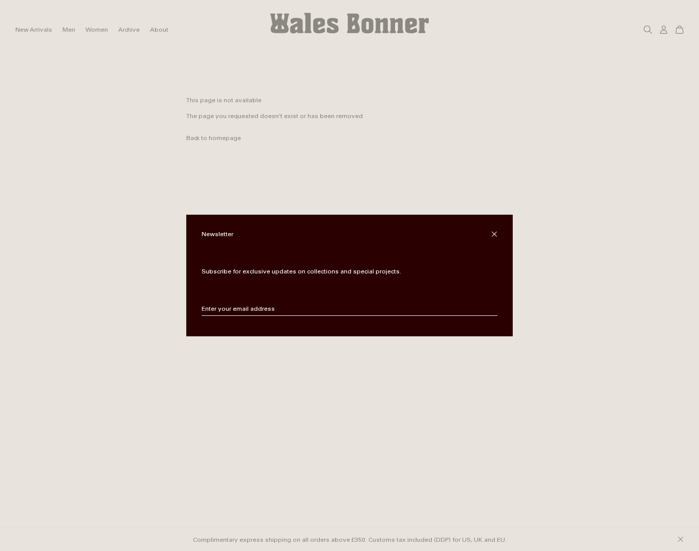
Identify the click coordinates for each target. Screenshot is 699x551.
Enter (490, 309)
